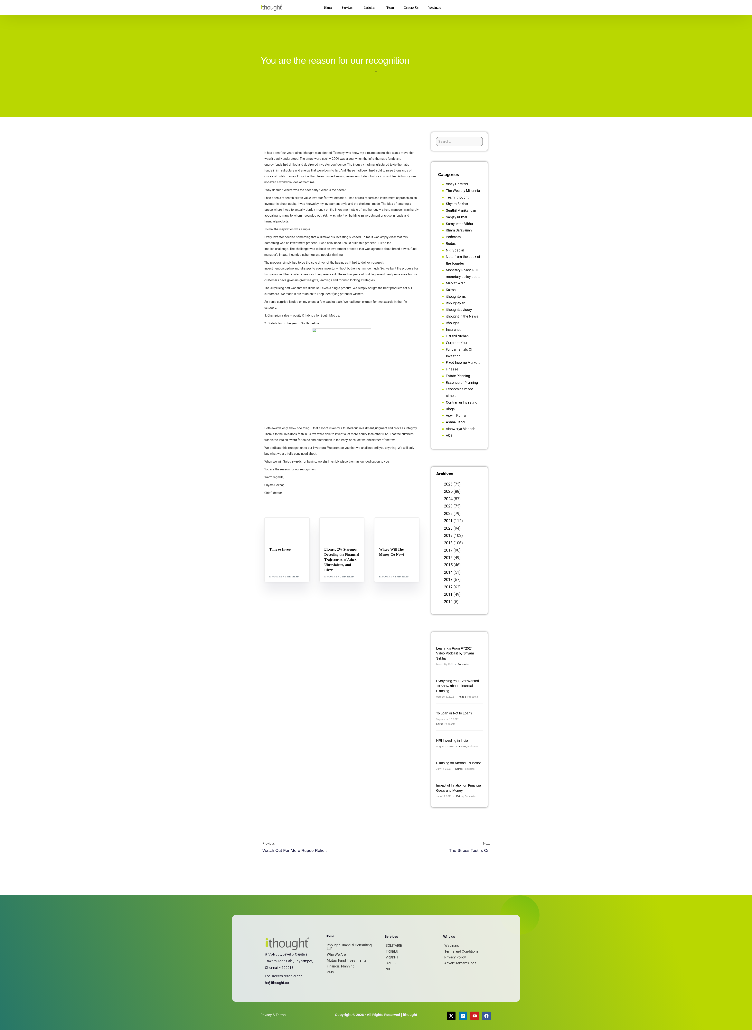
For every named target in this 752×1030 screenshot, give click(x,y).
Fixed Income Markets (463, 362)
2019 (448, 535)
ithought (275, 576)
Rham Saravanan (459, 230)
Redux (451, 243)
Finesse (452, 369)
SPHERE (392, 963)
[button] (485, 7)
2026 (448, 484)
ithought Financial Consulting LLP (349, 947)
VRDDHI (392, 957)
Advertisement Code (460, 963)
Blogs (274, 526)
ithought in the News (462, 316)
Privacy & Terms (273, 1015)
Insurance (454, 330)
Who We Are (336, 954)
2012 (448, 587)
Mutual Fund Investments (347, 960)
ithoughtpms (456, 296)
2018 (448, 543)
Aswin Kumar (456, 415)
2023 (448, 506)
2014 (448, 572)
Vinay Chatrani (457, 184)
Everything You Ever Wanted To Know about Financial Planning (457, 686)
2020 (448, 528)
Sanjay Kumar (456, 217)
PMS (330, 972)
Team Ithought (457, 197)
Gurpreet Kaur (456, 343)
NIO (388, 969)
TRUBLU (392, 951)
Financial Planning (340, 966)
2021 (448, 520)
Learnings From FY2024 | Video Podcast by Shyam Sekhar (455, 653)
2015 (448, 565)
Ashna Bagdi (455, 422)
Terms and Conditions (461, 951)
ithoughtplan (455, 303)
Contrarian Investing (461, 402)
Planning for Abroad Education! (459, 763)
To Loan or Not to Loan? (454, 713)
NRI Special (455, 250)
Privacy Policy (455, 957)
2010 (448, 601)
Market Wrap (288, 526)
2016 (448, 557)
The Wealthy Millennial (463, 191)
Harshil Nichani (457, 336)
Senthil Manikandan (347, 526)
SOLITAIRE (394, 945)
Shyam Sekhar (280, 529)
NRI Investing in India (452, 740)
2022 (448, 513)
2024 (448, 498)
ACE (449, 435)
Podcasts (453, 237)
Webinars (451, 945)
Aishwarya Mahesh (460, 429)
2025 (448, 491)
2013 (448, 579)
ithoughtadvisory (459, 310)
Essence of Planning (462, 382)
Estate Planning (458, 376)
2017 (448, 550)
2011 (448, 594)
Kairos (451, 290)
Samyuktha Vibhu (459, 224)
